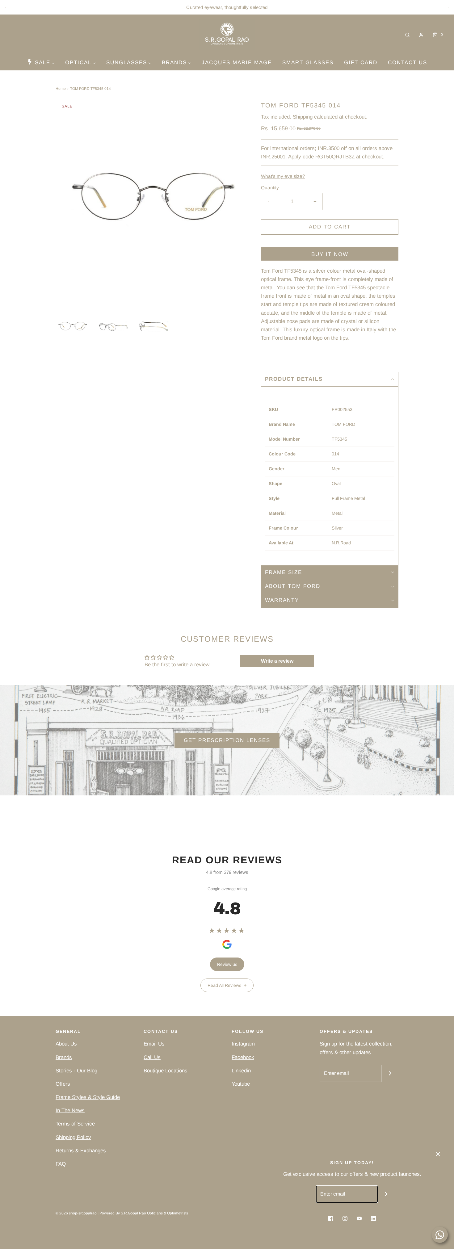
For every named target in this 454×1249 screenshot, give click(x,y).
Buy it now (329, 254)
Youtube (241, 1084)
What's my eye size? (283, 176)
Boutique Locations (165, 1071)
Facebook (243, 1057)
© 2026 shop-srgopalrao (76, 1213)
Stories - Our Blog (76, 1071)
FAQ (61, 1164)
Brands (64, 1057)
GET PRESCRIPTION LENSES (227, 740)
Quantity (270, 187)
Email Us (154, 1044)
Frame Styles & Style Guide (88, 1097)
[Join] (389, 1073)
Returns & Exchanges (81, 1151)
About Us (66, 1044)
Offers (63, 1084)
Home (61, 88)
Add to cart (330, 227)
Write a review (277, 661)
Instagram (243, 1044)
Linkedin (241, 1071)
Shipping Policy (73, 1137)
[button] (73, 326)
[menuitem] (41, 62)
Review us (227, 964)
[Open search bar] (407, 34)
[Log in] (421, 34)
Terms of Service (75, 1124)
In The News (70, 1110)
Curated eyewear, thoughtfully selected (226, 7)
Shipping (303, 117)
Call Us (152, 1057)
